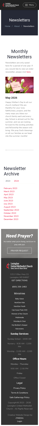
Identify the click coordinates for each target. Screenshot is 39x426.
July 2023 (8, 203)
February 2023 (10, 188)
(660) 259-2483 (19, 286)
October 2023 (10, 213)
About (17, 26)
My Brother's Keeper (19, 325)
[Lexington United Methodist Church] (11, 5)
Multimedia (19, 317)
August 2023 (10, 207)
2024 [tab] (16, 181)
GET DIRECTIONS (20, 280)
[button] (7, 150)
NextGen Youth (19, 306)
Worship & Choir (19, 321)
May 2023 (8, 197)
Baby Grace (19, 299)
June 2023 (8, 200)
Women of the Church (19, 314)
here (29, 72)
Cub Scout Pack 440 (19, 310)
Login (19, 421)
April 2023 (9, 194)
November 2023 (11, 216)
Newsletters (28, 26)
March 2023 (9, 191)
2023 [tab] (8, 181)
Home (7, 26)
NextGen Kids (19, 302)
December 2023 (11, 219)
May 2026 (11, 97)
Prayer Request (19, 250)
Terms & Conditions (19, 392)
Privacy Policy (19, 388)
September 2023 (11, 210)
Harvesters (19, 329)
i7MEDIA (20, 418)
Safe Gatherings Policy (19, 397)
